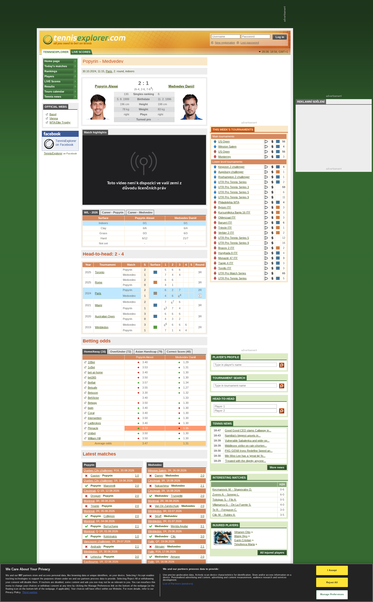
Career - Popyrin (113, 212)
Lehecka (96, 556)
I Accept (332, 570)
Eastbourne (91, 561)
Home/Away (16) (95, 351)
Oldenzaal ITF (227, 217)
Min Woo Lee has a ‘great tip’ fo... (245, 455)
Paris (109, 71)
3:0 (137, 556)
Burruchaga (111, 526)
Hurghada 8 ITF (228, 252)
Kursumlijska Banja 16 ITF (234, 212)
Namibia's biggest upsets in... (243, 435)
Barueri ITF (225, 222)
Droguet (95, 495)
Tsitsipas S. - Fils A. (224, 499)
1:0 (137, 475)
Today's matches (55, 66)
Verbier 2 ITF (226, 232)
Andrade (96, 546)
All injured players (272, 552)
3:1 (202, 526)
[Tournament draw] (266, 142)
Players (49, 76)
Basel (52, 114)
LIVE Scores (52, 81)
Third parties (29, 592)
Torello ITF (224, 268)
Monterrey (224, 156)
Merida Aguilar (179, 526)
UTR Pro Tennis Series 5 (233, 192)
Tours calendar (54, 91)
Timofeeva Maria (244, 544)
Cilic (173, 536)
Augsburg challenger (231, 171)
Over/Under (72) (120, 351)
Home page (52, 61)
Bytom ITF (224, 207)
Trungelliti (176, 495)
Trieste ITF (225, 227)
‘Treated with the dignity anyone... (245, 460)
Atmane (175, 556)
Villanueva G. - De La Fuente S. (231, 504)
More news (277, 467)
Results (49, 86)
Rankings (50, 71)
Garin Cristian (242, 540)
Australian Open (105, 316)
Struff (158, 516)
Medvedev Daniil (181, 86)
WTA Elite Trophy (60, 122)
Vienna (53, 118)
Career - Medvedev (140, 212)
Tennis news (52, 96)
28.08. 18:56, (275, 51)
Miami (98, 305)
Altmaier (160, 546)
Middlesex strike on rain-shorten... (246, 445)
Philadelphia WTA (228, 202)
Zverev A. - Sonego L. (225, 494)
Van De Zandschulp (167, 505)
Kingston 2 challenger (231, 166)
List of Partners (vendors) (178, 583)
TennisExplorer (53, 153)
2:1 (137, 526)
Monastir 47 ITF (228, 258)
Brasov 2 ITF (226, 247)
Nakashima (162, 485)
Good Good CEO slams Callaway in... (248, 430)
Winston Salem (157, 470)
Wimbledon (101, 327)
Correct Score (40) (179, 351)
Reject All (332, 582)
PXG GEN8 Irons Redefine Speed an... (249, 450)
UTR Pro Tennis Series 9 (233, 197)
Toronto (99, 272)
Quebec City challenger (98, 470)
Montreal (89, 500)
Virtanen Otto (242, 532)
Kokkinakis (110, 536)
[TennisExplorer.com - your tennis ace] (84, 39)
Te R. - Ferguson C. (224, 509)
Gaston (95, 475)
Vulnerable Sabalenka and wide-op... (247, 440)
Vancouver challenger (97, 541)
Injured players (225, 525)
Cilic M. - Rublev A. (223, 514)
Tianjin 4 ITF (225, 263)
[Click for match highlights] (199, 296)
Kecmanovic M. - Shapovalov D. (232, 489)
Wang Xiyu (240, 536)
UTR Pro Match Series (232, 273)
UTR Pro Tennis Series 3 (233, 187)
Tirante (95, 505)
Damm (159, 475)
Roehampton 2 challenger (234, 176)
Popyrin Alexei (106, 86)
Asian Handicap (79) (148, 351)
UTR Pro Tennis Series (232, 182)
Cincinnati (90, 490)
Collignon (109, 516)
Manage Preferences (332, 594)
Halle (151, 541)
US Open (224, 141)
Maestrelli (109, 485)
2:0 (137, 485)
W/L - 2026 (91, 212)
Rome (98, 282)
